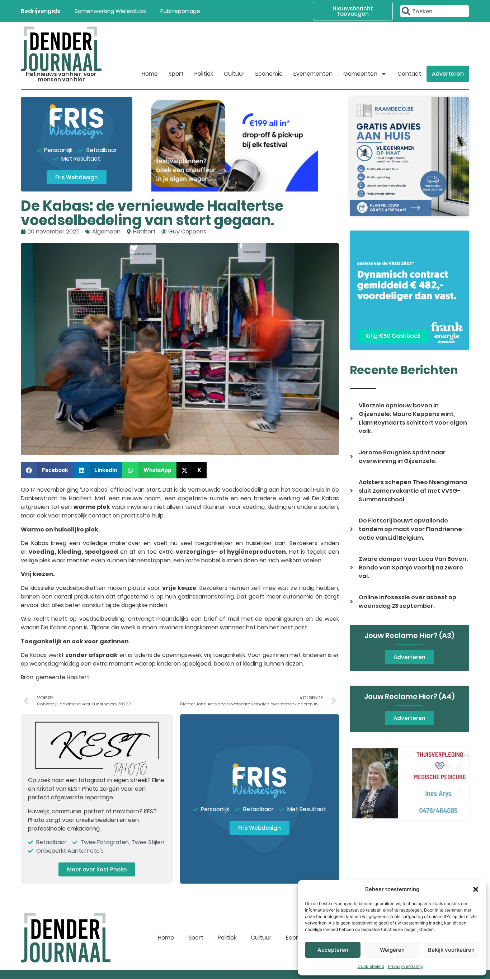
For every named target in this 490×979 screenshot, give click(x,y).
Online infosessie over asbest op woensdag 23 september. (407, 601)
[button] (475, 889)
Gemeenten (360, 74)
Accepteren (332, 949)
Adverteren (448, 74)
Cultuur (234, 74)
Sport (176, 74)
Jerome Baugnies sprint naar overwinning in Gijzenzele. (402, 456)
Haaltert (144, 231)
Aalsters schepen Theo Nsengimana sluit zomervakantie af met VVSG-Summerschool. (413, 490)
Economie (269, 74)
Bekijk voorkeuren (451, 949)
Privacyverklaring (405, 966)
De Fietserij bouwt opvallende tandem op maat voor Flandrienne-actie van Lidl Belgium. (412, 529)
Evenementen (313, 74)
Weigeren (392, 949)
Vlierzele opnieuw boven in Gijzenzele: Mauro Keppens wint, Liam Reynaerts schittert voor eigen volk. (413, 418)
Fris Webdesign (245, 974)
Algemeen (106, 231)
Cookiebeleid (371, 966)
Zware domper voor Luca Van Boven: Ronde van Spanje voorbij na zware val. (413, 567)
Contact (409, 74)
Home (150, 74)
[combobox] (434, 11)
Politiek (203, 74)
